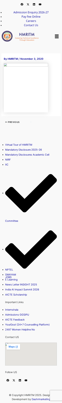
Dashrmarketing (41, 399)
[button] (56, 36)
